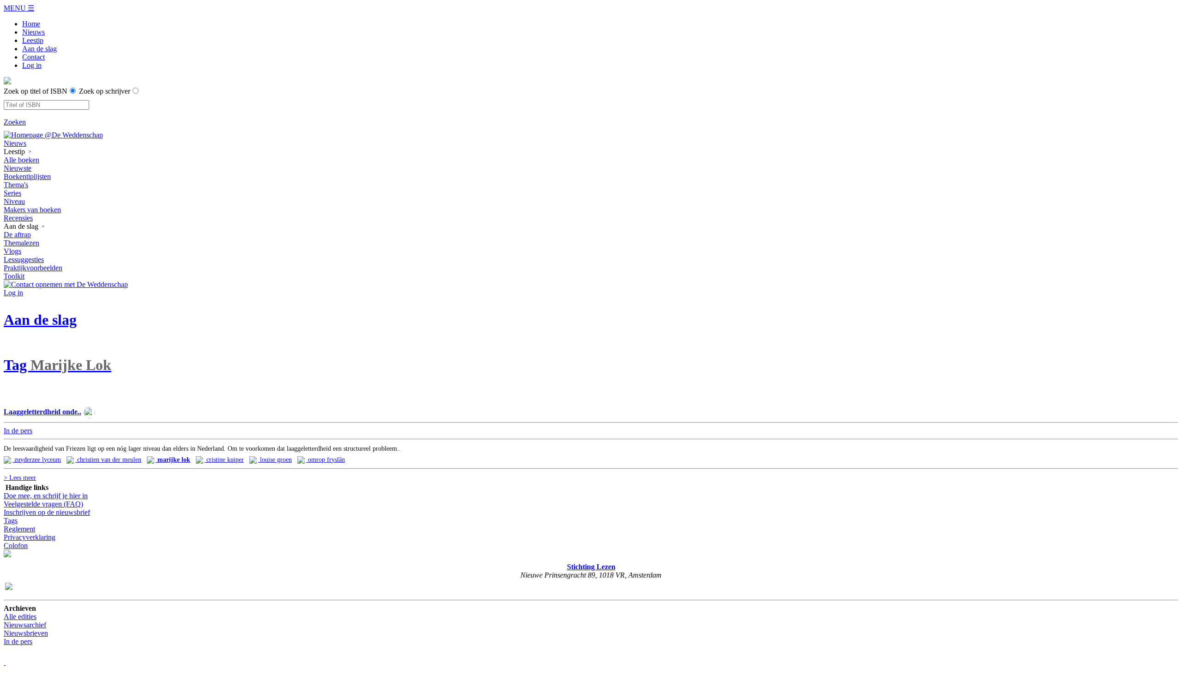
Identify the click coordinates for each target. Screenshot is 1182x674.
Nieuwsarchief (25, 625)
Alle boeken (21, 160)
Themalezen (21, 243)
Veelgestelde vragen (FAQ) (43, 504)
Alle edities (20, 616)
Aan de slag (39, 49)
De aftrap (17, 235)
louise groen (275, 459)
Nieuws (33, 32)
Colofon (16, 545)
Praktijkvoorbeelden (33, 268)
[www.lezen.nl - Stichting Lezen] (7, 558)
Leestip (32, 40)
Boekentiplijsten (27, 176)
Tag (57, 365)
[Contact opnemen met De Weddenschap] (66, 284)
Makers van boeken (32, 210)
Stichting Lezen (591, 567)
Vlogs (12, 251)
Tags (11, 521)
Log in (32, 65)
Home (31, 24)
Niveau (14, 201)
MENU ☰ (19, 8)
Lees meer (20, 477)
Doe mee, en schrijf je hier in (46, 496)
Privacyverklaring (29, 537)
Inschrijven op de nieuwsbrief (47, 512)
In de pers (18, 641)
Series (12, 193)
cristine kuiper (224, 459)
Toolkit (14, 276)
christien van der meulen (108, 459)
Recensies (18, 218)
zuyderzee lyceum (36, 459)
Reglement (19, 529)
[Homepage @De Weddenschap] (54, 135)
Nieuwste (17, 168)
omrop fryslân (325, 459)
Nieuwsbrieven (26, 633)
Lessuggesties (24, 259)
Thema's (16, 185)
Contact (33, 57)
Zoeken (15, 122)
